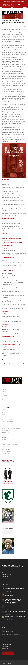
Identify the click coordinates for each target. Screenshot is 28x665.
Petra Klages (5, 435)
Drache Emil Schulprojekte (7, 419)
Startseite (4, 389)
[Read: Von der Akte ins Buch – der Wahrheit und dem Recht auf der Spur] (3, 594)
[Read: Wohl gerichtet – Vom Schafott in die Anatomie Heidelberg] (3, 612)
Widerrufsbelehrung (6, 644)
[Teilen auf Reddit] (18, 363)
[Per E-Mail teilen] (23, 363)
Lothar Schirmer (5, 432)
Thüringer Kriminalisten (7, 448)
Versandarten (5, 648)
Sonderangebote (5, 442)
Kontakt (4, 402)
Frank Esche (5, 423)
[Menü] (18, 5)
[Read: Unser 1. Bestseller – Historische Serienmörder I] (3, 606)
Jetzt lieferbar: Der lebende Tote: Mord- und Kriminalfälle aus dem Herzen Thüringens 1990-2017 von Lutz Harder (14, 601)
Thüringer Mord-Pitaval (7, 449)
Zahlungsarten (5, 646)
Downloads (4, 399)
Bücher (3, 391)
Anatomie (4, 411)
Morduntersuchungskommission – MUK (10, 433)
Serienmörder (5, 441)
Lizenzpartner (5, 395)
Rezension (4, 437)
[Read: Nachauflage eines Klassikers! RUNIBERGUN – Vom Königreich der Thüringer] (3, 617)
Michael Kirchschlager (21, 26)
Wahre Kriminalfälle (6, 453)
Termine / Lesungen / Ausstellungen (9, 444)
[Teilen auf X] (9, 363)
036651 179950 (9, 631)
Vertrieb (4, 397)
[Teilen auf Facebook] (4, 363)
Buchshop (4, 416)
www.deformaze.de (12, 661)
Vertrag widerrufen (8, 653)
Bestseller (4, 412)
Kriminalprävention (6, 430)
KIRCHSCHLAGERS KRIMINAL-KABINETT (11, 428)
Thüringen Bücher (6, 446)
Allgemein (12, 26)
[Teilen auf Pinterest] (14, 363)
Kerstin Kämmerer (6, 426)
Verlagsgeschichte (6, 451)
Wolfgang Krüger (5, 455)
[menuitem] (19, 5)
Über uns (4, 393)
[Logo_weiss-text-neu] (11, 5)
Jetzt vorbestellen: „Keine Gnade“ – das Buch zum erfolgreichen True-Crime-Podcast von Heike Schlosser (15, 589)
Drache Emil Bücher (6, 418)
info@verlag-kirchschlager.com (13, 634)
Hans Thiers (4, 425)
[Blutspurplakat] (12, 15)
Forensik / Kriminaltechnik (7, 421)
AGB (3, 642)
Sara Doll (4, 439)
